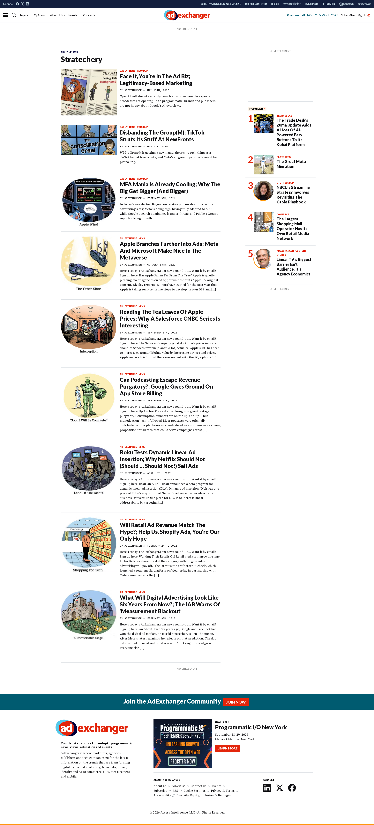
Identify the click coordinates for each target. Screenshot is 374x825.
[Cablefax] (364, 4)
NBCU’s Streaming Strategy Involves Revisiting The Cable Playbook (293, 194)
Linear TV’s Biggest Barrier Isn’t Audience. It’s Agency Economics (294, 266)
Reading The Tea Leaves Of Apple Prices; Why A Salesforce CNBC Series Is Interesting (170, 318)
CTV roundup (285, 183)
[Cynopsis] (311, 4)
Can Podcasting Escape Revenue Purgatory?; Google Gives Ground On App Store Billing (166, 386)
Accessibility (162, 795)
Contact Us (198, 786)
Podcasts (89, 15)
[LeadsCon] (328, 4)
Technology (284, 115)
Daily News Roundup (134, 70)
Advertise (178, 786)
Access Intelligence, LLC (178, 812)
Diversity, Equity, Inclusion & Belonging (204, 795)
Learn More (227, 748)
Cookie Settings (194, 790)
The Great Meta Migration (291, 164)
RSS (175, 790)
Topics (23, 15)
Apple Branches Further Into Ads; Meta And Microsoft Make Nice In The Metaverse (169, 250)
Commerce (283, 214)
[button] (14, 15)
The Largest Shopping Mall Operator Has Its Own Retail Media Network (293, 228)
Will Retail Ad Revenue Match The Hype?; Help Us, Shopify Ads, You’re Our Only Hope (170, 532)
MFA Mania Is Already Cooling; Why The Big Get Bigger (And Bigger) (170, 187)
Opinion (39, 15)
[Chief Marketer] (256, 4)
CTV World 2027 (326, 15)
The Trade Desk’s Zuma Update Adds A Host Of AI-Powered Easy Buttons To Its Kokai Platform (294, 132)
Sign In (362, 15)
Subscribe (348, 15)
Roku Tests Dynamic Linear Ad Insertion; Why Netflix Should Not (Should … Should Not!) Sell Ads (162, 459)
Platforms (284, 157)
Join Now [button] (236, 702)
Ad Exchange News (132, 238)
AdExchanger (133, 90)
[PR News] (275, 4)
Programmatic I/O (299, 15)
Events (72, 15)
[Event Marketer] (292, 4)
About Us (56, 15)
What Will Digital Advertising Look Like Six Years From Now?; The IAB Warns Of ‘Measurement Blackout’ (170, 604)
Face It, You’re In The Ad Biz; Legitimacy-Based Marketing (156, 79)
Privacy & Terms (223, 790)
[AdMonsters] (346, 4)
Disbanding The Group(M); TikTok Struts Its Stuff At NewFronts (162, 135)
